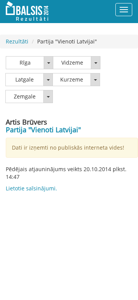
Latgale (24, 79)
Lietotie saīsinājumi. (31, 188)
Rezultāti (17, 41)
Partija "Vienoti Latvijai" (43, 129)
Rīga (25, 62)
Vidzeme (72, 62)
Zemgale (25, 96)
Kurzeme (71, 79)
